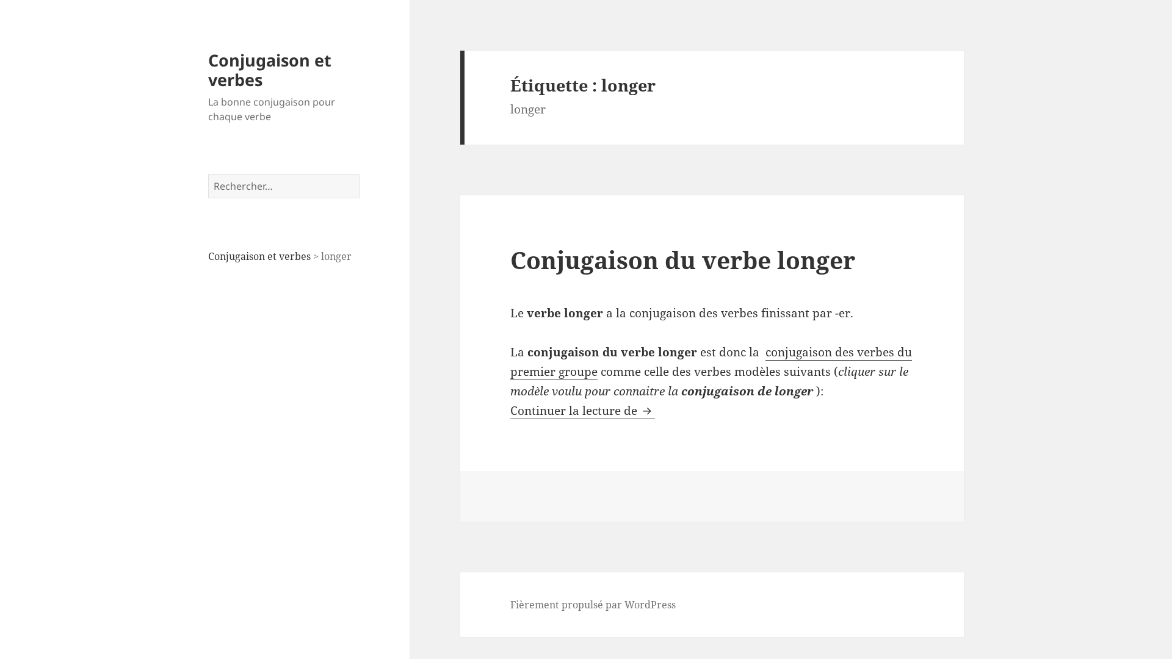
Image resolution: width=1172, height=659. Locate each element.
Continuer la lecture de (582, 411)
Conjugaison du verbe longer (682, 259)
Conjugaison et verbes (269, 70)
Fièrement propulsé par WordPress (593, 604)
